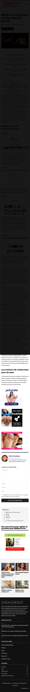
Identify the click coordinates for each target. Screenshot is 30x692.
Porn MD (7, 515)
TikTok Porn (4, 653)
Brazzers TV (4, 656)
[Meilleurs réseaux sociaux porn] (8, 585)
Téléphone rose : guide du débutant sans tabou (13, 631)
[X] (18, 602)
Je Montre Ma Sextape (7, 645)
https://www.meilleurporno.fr (15, 458)
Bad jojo (7, 514)
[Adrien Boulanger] (4, 459)
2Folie (2, 650)
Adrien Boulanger (14, 456)
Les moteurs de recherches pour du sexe (14, 520)
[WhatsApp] (21, 602)
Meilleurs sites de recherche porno (12, 512)
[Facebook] (2, 602)
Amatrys (3, 647)
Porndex (7, 519)
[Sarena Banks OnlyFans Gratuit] (22, 567)
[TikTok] (12, 602)
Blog (2, 623)
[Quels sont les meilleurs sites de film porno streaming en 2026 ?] (8, 567)
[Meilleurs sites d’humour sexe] (22, 585)
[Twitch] (15, 602)
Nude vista (8, 517)
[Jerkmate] (11, 405)
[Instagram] (6, 602)
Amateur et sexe (5, 659)
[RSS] (9, 602)
